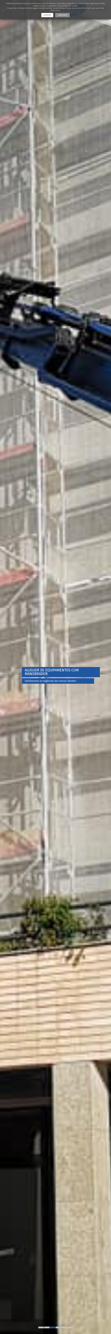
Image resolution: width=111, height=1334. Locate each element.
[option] (55, 667)
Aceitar (47, 15)
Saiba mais (62, 15)
